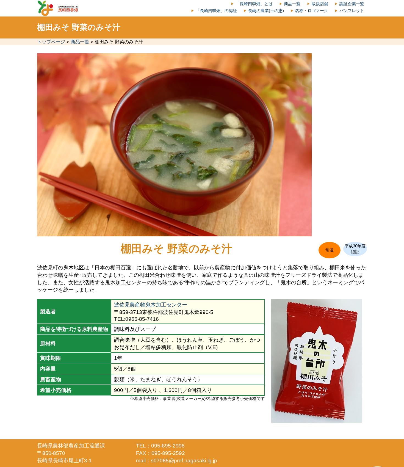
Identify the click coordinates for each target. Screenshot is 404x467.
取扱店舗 (320, 3)
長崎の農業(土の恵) (266, 10)
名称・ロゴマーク (311, 10)
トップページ (51, 42)
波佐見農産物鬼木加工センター (150, 305)
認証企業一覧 (351, 3)
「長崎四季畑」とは (254, 3)
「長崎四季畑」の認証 (216, 10)
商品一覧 (292, 3)
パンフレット (351, 10)
